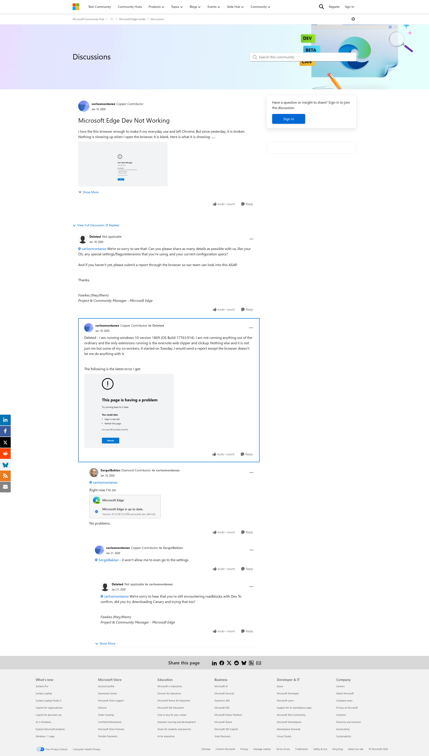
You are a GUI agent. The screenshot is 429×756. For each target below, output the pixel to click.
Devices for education (169, 693)
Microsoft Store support (111, 700)
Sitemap (205, 749)
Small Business (222, 736)
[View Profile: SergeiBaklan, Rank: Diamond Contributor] (93, 472)
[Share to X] (229, 662)
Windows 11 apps (45, 736)
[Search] (321, 6)
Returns (102, 707)
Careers (340, 686)
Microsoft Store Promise (111, 729)
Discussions (157, 19)
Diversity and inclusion (348, 722)
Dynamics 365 (222, 700)
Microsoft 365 (221, 707)
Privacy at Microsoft (347, 707)
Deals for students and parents (174, 729)
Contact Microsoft (225, 749)
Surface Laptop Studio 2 (48, 700)
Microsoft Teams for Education (174, 700)
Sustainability (343, 736)
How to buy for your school (172, 714)
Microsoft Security (224, 693)
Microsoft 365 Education (171, 707)
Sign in (288, 118)
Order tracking (106, 714)
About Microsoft (345, 693)
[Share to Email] (258, 662)
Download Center (107, 693)
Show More (91, 192)
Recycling (337, 749)
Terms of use (283, 749)
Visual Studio (284, 736)
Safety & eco (320, 749)
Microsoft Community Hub (88, 19)
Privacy (244, 749)
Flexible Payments (108, 736)
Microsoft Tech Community (291, 714)
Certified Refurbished (109, 722)
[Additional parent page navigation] (111, 19)
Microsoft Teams (223, 722)
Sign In (349, 6)
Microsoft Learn (285, 700)
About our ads (355, 749)
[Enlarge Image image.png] (125, 506)
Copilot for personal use (49, 714)
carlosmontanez (103, 104)
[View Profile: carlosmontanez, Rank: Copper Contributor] (83, 106)
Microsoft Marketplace (289, 722)
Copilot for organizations (49, 707)
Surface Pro (42, 686)
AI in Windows (43, 722)
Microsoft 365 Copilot (226, 729)
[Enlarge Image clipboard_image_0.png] (129, 411)
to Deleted (156, 325)
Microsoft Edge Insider (132, 19)
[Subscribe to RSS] (251, 662)
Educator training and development (177, 722)
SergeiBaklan (110, 470)
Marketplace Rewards (289, 729)
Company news (344, 700)
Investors (341, 714)
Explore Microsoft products (50, 729)
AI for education (166, 736)
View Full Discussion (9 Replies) (98, 225)
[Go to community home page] (76, 6)
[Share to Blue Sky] (244, 662)
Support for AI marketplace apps (294, 707)
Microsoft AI (221, 686)
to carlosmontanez (166, 470)
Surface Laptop (44, 693)
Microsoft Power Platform (228, 714)
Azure (280, 686)
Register (334, 6)
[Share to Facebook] (221, 662)
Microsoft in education (170, 686)
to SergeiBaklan (171, 548)
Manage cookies (262, 749)
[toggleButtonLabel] (353, 19)
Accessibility (343, 729)
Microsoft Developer (288, 693)
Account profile (106, 686)
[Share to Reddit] (236, 662)
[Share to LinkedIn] (214, 662)
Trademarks (301, 749)
